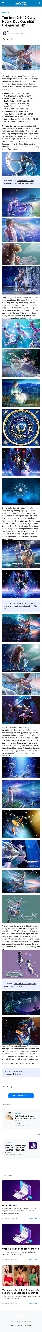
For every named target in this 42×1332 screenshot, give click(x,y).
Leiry (8, 32)
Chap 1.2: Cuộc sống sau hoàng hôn (20, 1248)
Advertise (28, 1325)
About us (13, 1325)
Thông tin (5, 12)
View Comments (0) (20, 1095)
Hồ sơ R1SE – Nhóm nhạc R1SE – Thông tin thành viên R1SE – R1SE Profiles (15, 1148)
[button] (3, 3)
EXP (17, 1321)
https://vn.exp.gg (18, 1071)
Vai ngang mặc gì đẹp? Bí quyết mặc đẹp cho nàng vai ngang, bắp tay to (20, 1291)
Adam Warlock (9, 1205)
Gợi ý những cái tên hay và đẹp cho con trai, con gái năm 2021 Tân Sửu (20, 606)
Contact (20, 1325)
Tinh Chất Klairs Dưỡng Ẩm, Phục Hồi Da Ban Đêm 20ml (25, 1118)
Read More (33, 1218)
